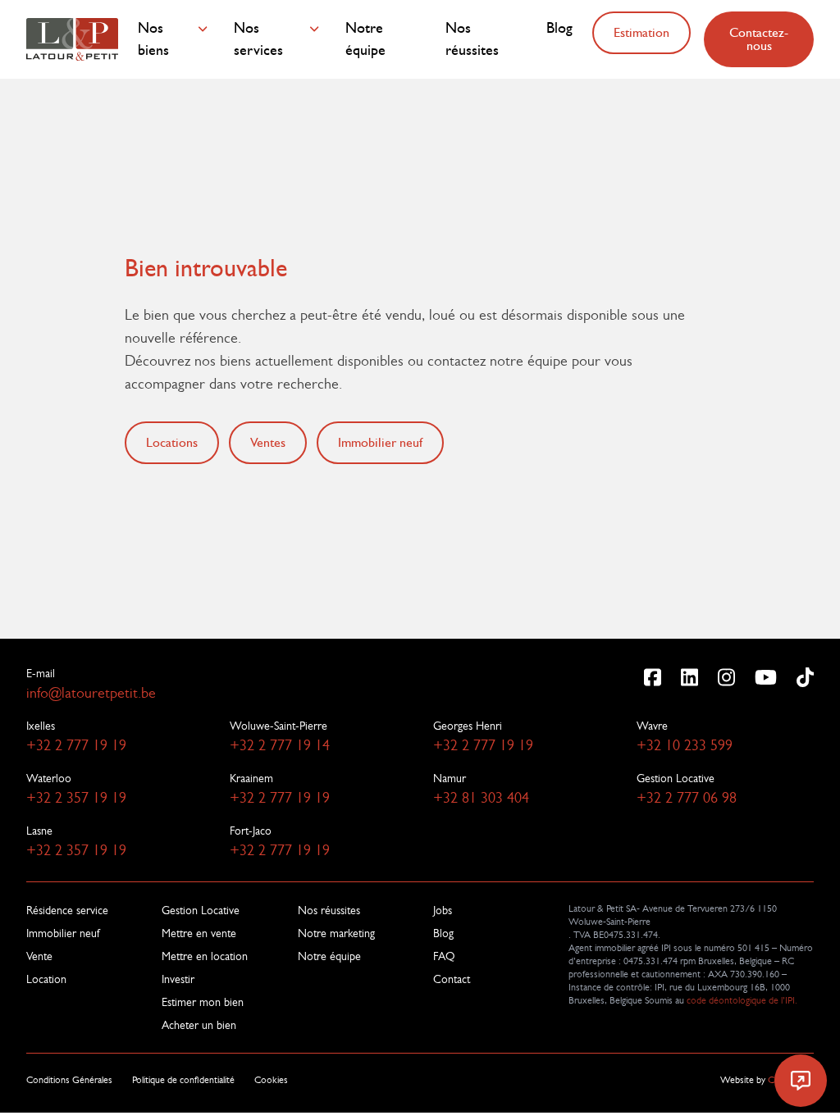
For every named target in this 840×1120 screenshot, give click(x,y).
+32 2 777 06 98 (687, 798)
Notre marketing (336, 933)
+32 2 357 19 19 (76, 798)
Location (46, 979)
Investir (178, 979)
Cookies (271, 1080)
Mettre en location (205, 956)
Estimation (641, 32)
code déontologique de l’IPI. (742, 1000)
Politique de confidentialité (183, 1080)
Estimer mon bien (203, 1001)
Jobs (442, 910)
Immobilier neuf (62, 933)
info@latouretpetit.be (91, 693)
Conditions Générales (69, 1080)
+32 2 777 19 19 (76, 745)
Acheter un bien (199, 1024)
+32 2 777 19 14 (280, 745)
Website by (767, 1080)
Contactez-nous (758, 39)
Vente (39, 956)
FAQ (444, 956)
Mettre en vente (199, 933)
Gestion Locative (201, 910)
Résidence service (67, 910)
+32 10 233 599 (685, 745)
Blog (559, 28)
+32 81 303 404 (481, 798)
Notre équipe (365, 39)
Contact (451, 979)
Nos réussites (472, 39)
